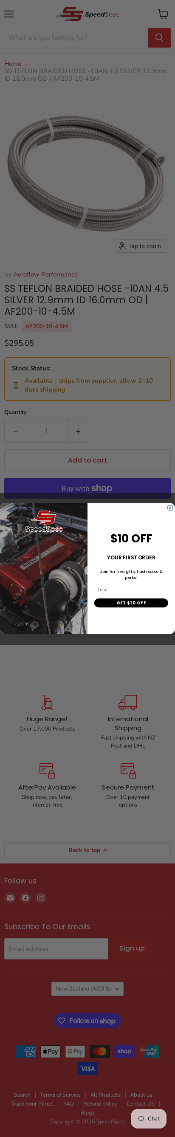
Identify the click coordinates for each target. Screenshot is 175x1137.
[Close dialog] (170, 508)
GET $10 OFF (131, 602)
